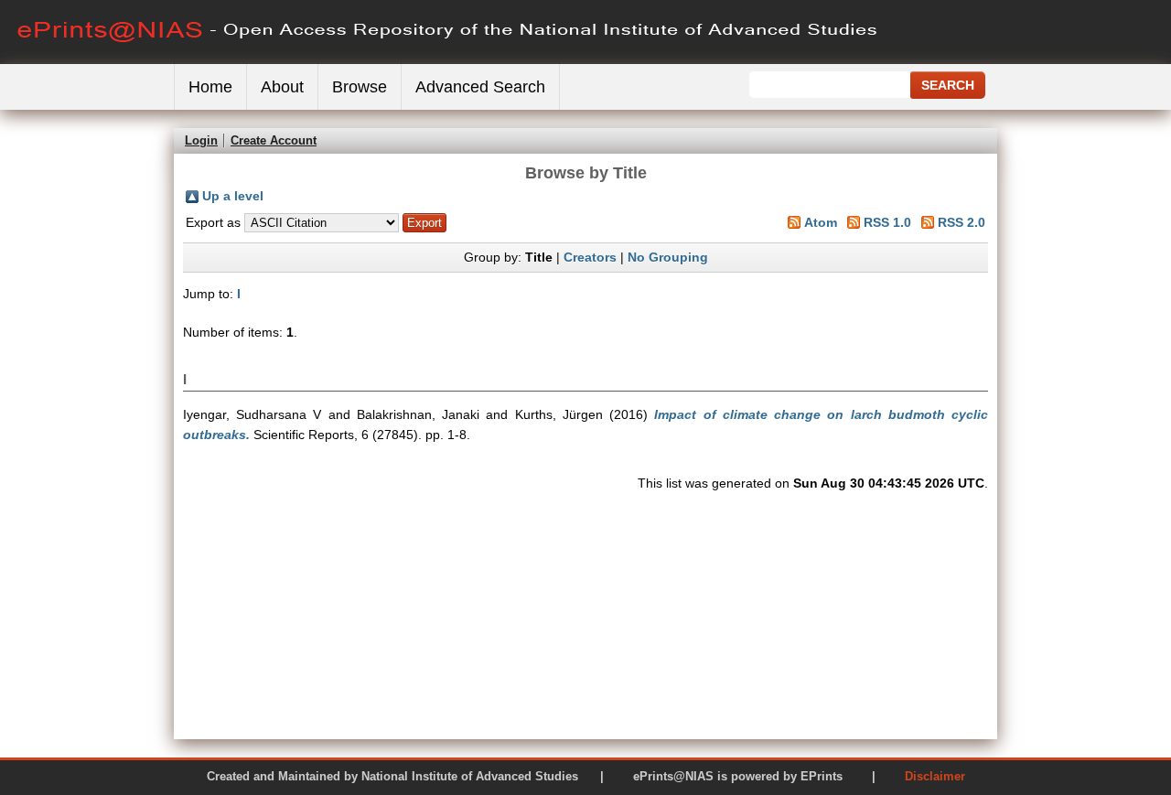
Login (201, 140)
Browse (359, 87)
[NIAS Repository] (448, 60)
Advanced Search (480, 87)
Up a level (232, 195)
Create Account (274, 140)
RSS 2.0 (961, 222)
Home (210, 87)
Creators (590, 257)
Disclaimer (935, 776)
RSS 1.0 (887, 222)
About (282, 87)
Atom (820, 222)
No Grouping (668, 257)
